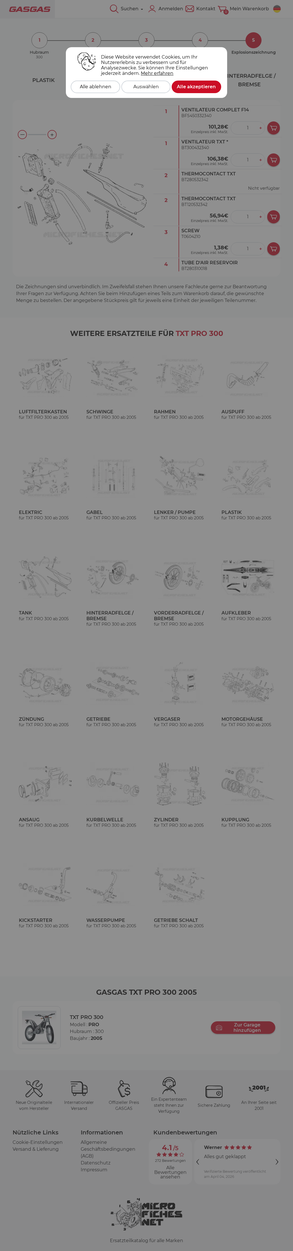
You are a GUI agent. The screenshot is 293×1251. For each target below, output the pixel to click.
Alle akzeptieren (196, 86)
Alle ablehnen (95, 86)
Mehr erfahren (157, 73)
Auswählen (146, 86)
